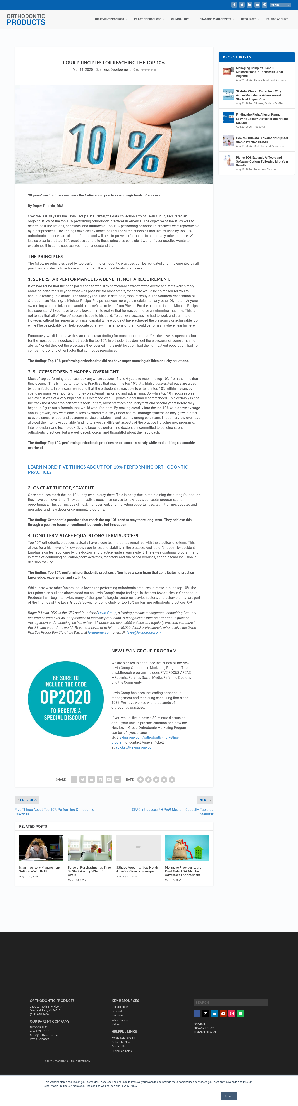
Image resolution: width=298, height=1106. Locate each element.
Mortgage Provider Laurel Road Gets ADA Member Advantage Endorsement (183, 871)
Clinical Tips (180, 19)
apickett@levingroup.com (134, 747)
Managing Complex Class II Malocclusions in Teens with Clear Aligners (259, 72)
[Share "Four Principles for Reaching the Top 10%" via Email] (108, 779)
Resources (248, 19)
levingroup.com (100, 632)
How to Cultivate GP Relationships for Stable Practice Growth (262, 140)
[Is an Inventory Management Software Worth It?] (41, 848)
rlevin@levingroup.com (143, 632)
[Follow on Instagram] (231, 1013)
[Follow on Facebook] (197, 1013)
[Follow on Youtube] (223, 1013)
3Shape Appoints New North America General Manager (137, 869)
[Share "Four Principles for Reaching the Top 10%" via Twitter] (82, 779)
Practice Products (147, 19)
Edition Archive (277, 19)
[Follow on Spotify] (240, 1013)
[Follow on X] (205, 1013)
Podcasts (259, 126)
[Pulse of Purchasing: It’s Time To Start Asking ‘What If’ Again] (90, 848)
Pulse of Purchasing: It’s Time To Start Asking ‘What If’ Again (89, 871)
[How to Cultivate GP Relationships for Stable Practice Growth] (228, 140)
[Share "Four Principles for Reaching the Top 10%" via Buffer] (100, 779)
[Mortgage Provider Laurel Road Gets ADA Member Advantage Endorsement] (187, 848)
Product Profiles (273, 103)
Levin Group (107, 613)
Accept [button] (229, 1096)
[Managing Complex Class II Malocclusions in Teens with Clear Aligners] (228, 70)
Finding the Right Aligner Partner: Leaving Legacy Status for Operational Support (262, 118)
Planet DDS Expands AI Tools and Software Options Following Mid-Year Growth (262, 161)
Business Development (113, 70)
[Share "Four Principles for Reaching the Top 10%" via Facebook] (74, 779)
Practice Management (215, 19)
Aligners (281, 80)
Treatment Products (109, 19)
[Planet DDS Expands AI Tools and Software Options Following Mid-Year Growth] (228, 160)
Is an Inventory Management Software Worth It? (39, 869)
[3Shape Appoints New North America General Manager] (138, 848)
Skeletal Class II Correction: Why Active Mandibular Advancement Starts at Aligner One (258, 95)
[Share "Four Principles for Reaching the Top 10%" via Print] (117, 779)
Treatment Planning (265, 169)
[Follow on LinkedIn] (214, 1013)
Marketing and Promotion (269, 146)
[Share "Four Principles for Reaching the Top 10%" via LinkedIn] (91, 779)
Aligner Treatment (264, 80)
